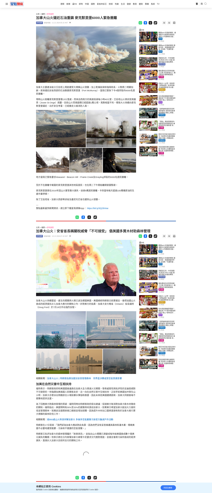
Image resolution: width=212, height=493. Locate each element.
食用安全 (162, 89)
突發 (160, 38)
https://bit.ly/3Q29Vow (97, 208)
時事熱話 (162, 115)
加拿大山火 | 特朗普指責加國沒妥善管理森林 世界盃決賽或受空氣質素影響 (84, 378)
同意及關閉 (168, 488)
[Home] (17, 4)
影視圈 (161, 77)
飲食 (160, 102)
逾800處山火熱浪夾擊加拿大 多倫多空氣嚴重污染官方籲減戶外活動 (80, 419)
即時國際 (50, 14)
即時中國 (162, 64)
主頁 (38, 14)
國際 (43, 14)
